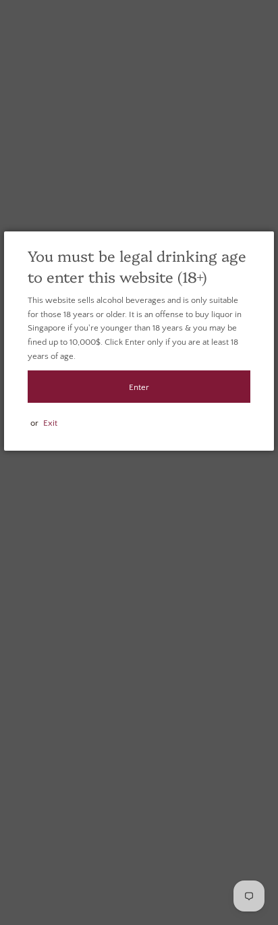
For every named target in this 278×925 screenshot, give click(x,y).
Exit (50, 423)
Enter (139, 387)
